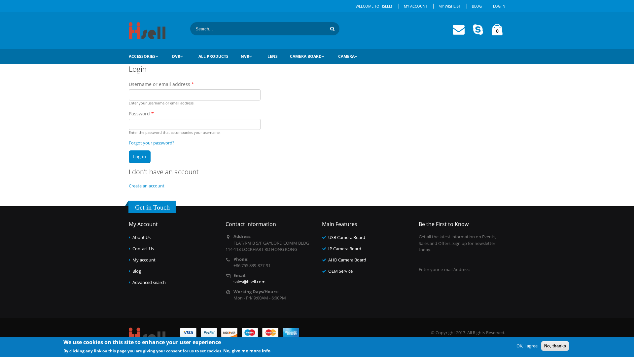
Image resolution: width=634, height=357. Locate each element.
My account (144, 260)
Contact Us (143, 249)
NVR (245, 56)
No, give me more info (246, 350)
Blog (477, 6)
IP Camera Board (344, 249)
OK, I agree (527, 346)
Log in (499, 6)
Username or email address (161, 84)
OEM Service (340, 271)
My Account (415, 6)
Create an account (146, 186)
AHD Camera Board (347, 260)
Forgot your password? (151, 143)
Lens (272, 56)
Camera (346, 56)
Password (141, 113)
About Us (141, 237)
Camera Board (306, 56)
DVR (176, 56)
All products (213, 56)
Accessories (142, 56)
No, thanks (555, 345)
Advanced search (149, 282)
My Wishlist (450, 6)
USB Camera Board (346, 237)
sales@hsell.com (249, 282)
